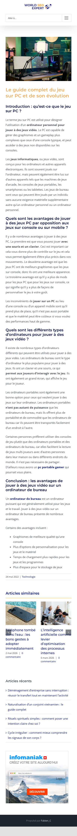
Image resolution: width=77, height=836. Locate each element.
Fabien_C (46, 820)
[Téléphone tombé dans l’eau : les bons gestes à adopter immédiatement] (21, 613)
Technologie (28, 576)
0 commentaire (14, 654)
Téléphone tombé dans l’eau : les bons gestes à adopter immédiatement (21, 639)
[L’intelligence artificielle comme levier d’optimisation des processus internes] (56, 613)
